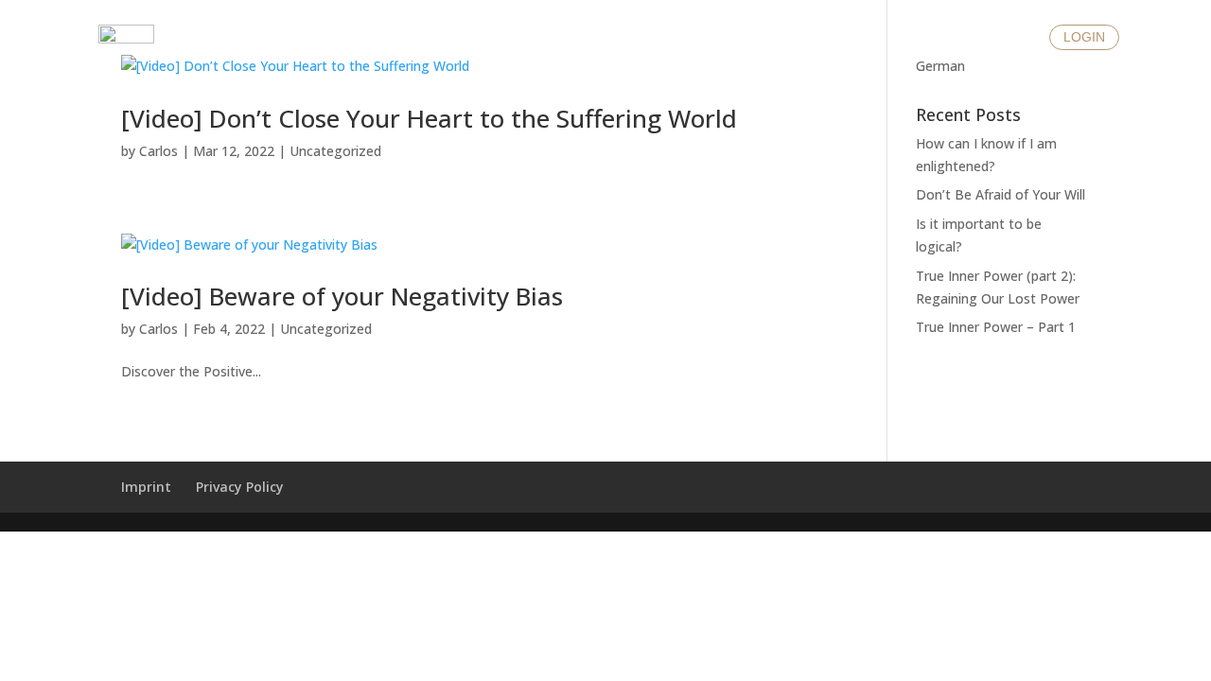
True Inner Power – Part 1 (996, 327)
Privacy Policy (240, 487)
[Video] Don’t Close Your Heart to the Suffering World (429, 118)
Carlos (158, 151)
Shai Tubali (605, 58)
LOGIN (1084, 36)
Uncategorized (335, 151)
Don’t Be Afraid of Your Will (1000, 194)
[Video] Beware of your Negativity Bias (342, 296)
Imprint (146, 487)
